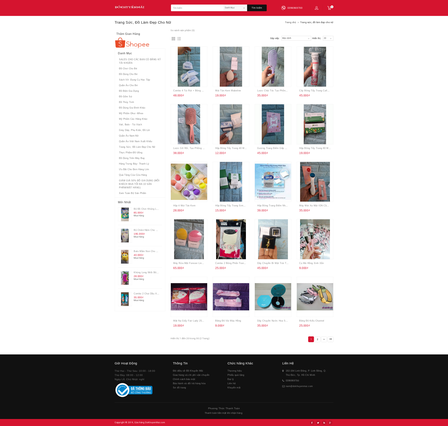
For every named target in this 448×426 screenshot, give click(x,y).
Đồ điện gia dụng (129, 91)
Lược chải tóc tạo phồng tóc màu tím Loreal (283, 90)
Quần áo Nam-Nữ (129, 135)
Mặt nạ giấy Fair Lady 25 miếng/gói (193, 320)
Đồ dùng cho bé (128, 74)
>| (330, 339)
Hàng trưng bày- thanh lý (134, 163)
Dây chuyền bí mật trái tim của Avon (278, 263)
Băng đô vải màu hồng (228, 320)
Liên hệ (231, 383)
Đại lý (230, 379)
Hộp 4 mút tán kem (184, 205)
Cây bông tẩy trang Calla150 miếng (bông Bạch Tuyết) (330, 90)
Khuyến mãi (234, 387)
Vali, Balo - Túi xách (130, 124)
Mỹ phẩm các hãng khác (133, 119)
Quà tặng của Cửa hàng (133, 175)
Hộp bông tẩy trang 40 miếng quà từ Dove (240, 148)
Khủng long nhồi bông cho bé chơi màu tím (159, 272)
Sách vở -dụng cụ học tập (134, 79)
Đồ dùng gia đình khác (132, 107)
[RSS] (324, 422)
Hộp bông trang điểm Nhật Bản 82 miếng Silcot (284, 205)
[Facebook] (312, 422)
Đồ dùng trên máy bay (132, 158)
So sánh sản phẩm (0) (183, 30)
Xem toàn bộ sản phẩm (132, 193)
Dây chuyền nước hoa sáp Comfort (277, 320)
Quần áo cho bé (128, 85)
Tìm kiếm (257, 7)
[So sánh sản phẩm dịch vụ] (190, 82)
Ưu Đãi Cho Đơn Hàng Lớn (134, 169)
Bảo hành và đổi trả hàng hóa (189, 383)
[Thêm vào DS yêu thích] (183, 82)
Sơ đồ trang (179, 387)
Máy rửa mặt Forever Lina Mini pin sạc (195, 263)
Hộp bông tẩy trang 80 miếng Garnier (320, 148)
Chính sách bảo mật (184, 379)
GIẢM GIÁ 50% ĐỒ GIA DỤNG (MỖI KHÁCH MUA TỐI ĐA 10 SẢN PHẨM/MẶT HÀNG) (139, 184)
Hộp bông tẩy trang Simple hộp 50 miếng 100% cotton (246, 205)
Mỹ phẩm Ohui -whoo (131, 113)
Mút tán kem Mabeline (228, 90)
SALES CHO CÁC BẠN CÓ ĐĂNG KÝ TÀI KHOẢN (140, 61)
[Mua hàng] (176, 82)
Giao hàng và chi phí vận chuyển (191, 375)
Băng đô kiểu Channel (311, 320)
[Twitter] (318, 422)
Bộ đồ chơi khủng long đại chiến (153, 209)
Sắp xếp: (275, 38)
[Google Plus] (330, 422)
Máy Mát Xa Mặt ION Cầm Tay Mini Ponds (323, 205)
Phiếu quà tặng (235, 375)
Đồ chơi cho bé (128, 68)
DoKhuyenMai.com (155, 422)
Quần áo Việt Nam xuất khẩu (135, 141)
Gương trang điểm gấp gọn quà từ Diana (281, 148)
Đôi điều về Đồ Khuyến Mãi (188, 370)
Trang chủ (290, 22)
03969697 (291, 380)
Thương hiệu (234, 370)
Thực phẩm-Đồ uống (130, 152)
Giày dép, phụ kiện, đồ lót (134, 130)
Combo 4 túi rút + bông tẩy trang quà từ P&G (200, 90)
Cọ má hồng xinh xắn (311, 263)
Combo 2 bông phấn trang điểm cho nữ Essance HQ (245, 263)
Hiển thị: (316, 38)
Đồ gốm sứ (125, 96)
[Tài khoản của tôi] (316, 7)
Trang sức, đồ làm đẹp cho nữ (137, 147)
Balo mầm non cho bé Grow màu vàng (155, 251)
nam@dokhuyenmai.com (299, 386)
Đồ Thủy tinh (126, 102)
